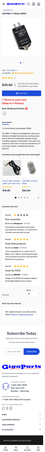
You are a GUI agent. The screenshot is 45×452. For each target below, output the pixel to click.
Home (5, 450)
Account (27, 450)
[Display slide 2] (18, 197)
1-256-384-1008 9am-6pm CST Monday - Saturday (20, 388)
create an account (25, 314)
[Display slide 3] (21, 197)
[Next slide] (38, 197)
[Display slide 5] (27, 197)
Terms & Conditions (11, 441)
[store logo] (17, 4)
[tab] (7, 123)
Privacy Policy (25, 441)
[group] (9, 77)
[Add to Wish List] (4, 113)
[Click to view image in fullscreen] (21, 37)
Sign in (13, 314)
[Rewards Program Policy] (25, 108)
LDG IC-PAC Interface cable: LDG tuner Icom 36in (11, 183)
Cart (38, 450)
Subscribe (31, 351)
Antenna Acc (7, 10)
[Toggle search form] (28, 4)
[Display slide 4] (24, 197)
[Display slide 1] (15, 197)
